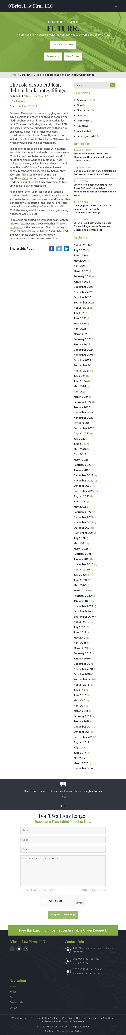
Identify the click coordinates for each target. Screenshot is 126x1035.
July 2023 (79, 439)
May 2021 (79, 543)
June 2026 (80, 255)
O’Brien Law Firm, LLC (30, 6)
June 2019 (80, 632)
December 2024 (83, 350)
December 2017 (83, 727)
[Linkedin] (66, 248)
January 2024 (82, 407)
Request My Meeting (63, 915)
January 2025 (82, 344)
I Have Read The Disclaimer (38, 890)
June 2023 (80, 444)
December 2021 (83, 517)
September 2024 (84, 365)
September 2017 (84, 737)
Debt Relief (83, 121)
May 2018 (79, 700)
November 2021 (83, 522)
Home (13, 75)
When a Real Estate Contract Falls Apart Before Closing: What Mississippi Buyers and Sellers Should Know (95, 190)
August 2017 (81, 742)
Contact (14, 1008)
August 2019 (81, 622)
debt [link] (25, 178)
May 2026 (80, 261)
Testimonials (16, 1002)
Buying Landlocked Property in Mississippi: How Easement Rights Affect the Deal (93, 157)
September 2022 (84, 491)
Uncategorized (85, 136)
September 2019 (84, 617)
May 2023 (80, 449)
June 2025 (80, 318)
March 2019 (81, 648)
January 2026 (82, 282)
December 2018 (83, 664)
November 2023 (83, 418)
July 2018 (79, 690)
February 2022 (82, 512)
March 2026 (81, 271)
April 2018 (80, 706)
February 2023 (82, 465)
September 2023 (84, 428)
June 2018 (80, 695)
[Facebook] (51, 248)
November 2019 (83, 606)
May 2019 (79, 638)
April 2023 (80, 454)
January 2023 (82, 470)
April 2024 (80, 391)
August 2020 (82, 569)
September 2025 (84, 302)
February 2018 (82, 716)
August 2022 (82, 496)
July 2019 (79, 627)
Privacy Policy (99, 890)
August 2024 (82, 371)
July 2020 (80, 575)
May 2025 (80, 323)
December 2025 (83, 287)
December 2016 (83, 768)
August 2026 (82, 245)
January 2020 (82, 601)
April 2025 (80, 329)
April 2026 (80, 266)
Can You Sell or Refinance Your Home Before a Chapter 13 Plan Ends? (95, 173)
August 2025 (82, 308)
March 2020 (81, 590)
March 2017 (81, 763)
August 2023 (82, 433)
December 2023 (83, 412)
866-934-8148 (81, 959)
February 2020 (83, 596)
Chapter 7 (82, 116)
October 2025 (82, 297)
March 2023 (81, 460)
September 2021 (84, 533)
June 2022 (80, 501)
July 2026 (80, 250)
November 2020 (84, 564)
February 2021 (82, 554)
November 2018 (83, 669)
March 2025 (81, 334)
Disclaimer (85, 890)
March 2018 (81, 711)
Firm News (82, 126)
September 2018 (84, 679)
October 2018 (82, 674)
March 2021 (81, 549)
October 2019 (82, 611)
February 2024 (83, 402)
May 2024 (80, 386)
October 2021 (82, 528)
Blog (79, 105)
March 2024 (81, 397)
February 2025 (82, 339)
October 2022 (82, 486)
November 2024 (83, 355)
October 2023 (82, 423)
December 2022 (83, 475)
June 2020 (80, 580)
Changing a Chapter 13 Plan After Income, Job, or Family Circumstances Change (93, 209)
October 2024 (82, 360)
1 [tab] (61, 806)
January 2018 (82, 721)
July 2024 (80, 376)
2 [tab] (64, 806)
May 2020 (80, 585)
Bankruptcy (53, 56)
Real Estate (72, 56)
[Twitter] (59, 248)
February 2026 (83, 276)
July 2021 (79, 538)
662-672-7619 (80, 963)
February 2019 (82, 653)
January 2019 (82, 658)
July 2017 (79, 747)
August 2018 (81, 685)
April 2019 (80, 643)
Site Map (61, 1031)
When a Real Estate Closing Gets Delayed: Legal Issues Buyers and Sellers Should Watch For (92, 226)
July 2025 (79, 313)
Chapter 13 (83, 110)
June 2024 (80, 381)
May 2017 (79, 758)
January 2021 (82, 559)
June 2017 (80, 753)
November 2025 (83, 292)
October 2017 (82, 732)
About (13, 992)
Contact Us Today (63, 44)
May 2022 (80, 507)
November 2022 (83, 480)
